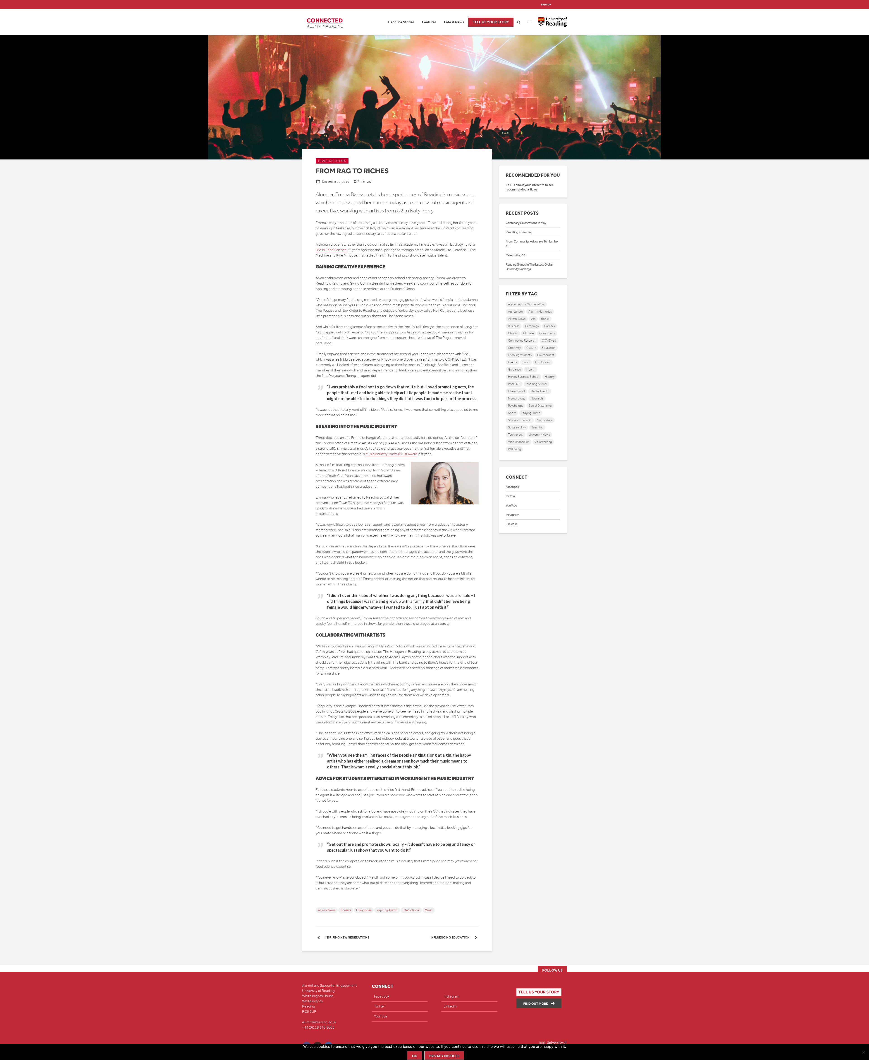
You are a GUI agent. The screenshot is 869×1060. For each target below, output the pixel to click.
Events (512, 362)
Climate (528, 333)
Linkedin (511, 524)
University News (539, 435)
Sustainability (517, 427)
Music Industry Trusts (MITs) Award (391, 454)
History (549, 377)
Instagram (512, 515)
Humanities (363, 910)
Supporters (544, 420)
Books (545, 319)
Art (533, 319)
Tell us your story (491, 22)
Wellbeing (514, 449)
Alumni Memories (540, 312)
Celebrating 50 (515, 255)
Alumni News (326, 910)
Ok (414, 1056)
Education (548, 348)
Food (526, 362)
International (411, 910)
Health (530, 369)
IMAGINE (514, 384)
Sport (512, 413)
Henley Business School (523, 377)
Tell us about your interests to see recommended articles (530, 187)
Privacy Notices (444, 1056)
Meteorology (516, 398)
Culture (531, 348)
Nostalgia (537, 398)
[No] (863, 1052)
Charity (513, 333)
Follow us (552, 970)
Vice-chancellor (518, 442)
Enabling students (520, 355)
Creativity (514, 348)
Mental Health (539, 391)
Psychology (515, 406)
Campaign (532, 326)
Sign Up (546, 4)
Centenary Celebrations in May (526, 223)
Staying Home (530, 413)
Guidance (514, 369)
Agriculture (515, 312)
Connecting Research (522, 340)
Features (429, 22)
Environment (545, 355)
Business (513, 326)
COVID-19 (549, 340)
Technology (515, 435)
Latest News (454, 22)
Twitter (510, 496)
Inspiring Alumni (387, 910)
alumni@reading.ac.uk (319, 1022)
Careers (346, 910)
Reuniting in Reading (519, 232)
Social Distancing (540, 406)
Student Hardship (520, 420)
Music (428, 910)
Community (547, 333)
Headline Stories (401, 22)
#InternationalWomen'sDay (526, 304)
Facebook (512, 487)
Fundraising (542, 362)
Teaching (537, 427)
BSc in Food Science (331, 250)
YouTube (511, 505)
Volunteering (543, 442)
